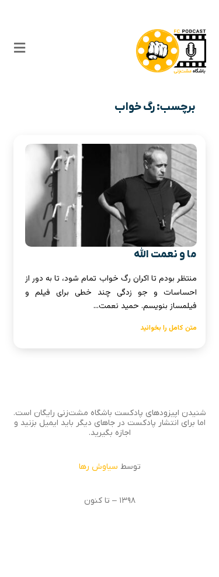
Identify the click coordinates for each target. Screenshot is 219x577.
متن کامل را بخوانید (168, 328)
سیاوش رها (98, 466)
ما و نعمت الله (165, 254)
